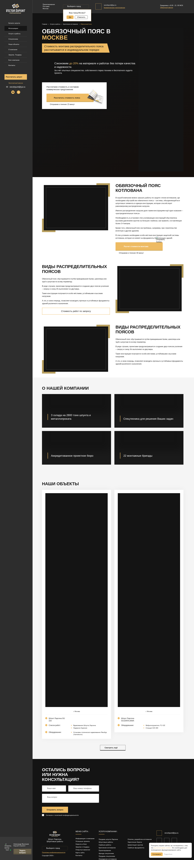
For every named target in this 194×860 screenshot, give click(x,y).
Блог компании (13, 60)
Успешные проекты (83, 841)
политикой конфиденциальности (67, 815)
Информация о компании (85, 838)
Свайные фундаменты (136, 848)
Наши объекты (13, 44)
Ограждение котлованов (108, 859)
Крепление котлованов (107, 848)
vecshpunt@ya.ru (17, 87)
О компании (12, 49)
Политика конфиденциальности (53, 852)
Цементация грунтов (135, 845)
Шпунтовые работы (106, 842)
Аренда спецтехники (106, 853)
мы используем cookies (162, 848)
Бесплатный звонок (16, 83)
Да (70, 17)
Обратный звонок (166, 7)
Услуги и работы (14, 33)
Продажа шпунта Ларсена (108, 839)
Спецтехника (13, 39)
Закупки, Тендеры (15, 55)
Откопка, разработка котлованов (140, 839)
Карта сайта (80, 853)
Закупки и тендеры (82, 847)
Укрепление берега (135, 842)
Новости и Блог (81, 844)
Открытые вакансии (83, 850)
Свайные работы (105, 845)
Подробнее (168, 854)
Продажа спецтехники (107, 856)
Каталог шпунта (14, 23)
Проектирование (105, 850)
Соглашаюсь (156, 854)
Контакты (11, 65)
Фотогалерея (13, 28)
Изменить (81, 17)
